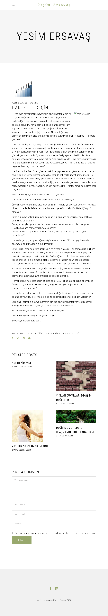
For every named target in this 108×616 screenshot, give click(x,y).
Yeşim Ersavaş (60, 600)
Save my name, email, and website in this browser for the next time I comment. (55, 533)
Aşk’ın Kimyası (21, 363)
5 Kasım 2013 (23, 103)
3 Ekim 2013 (61, 436)
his (36, 333)
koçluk (51, 333)
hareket (24, 333)
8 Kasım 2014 (61, 404)
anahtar (15, 333)
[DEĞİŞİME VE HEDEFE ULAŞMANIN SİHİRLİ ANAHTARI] (76, 416)
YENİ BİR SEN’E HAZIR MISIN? (30, 446)
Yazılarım (34, 103)
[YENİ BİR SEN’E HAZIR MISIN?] (32, 426)
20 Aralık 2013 (18, 450)
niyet (57, 333)
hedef (31, 333)
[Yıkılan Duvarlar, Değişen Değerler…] (76, 376)
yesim (14, 103)
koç (45, 333)
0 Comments (68, 333)
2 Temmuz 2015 (18, 367)
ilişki (40, 333)
